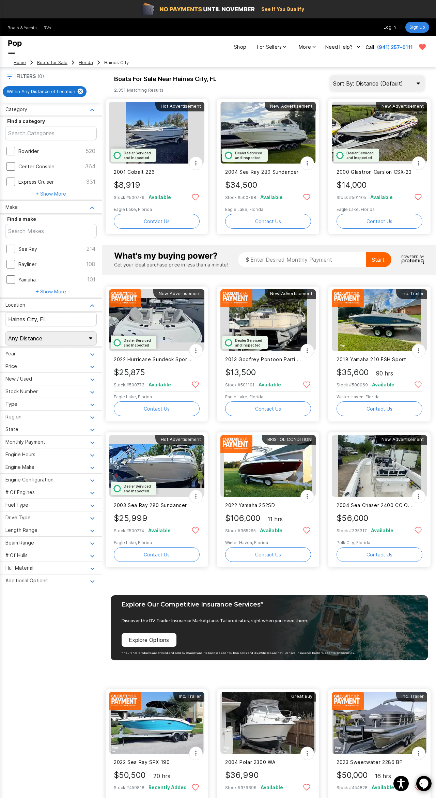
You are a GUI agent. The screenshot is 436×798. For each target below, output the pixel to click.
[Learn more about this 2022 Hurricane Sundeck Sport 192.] (156, 320)
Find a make (21, 219)
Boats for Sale (52, 62)
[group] (45, 91)
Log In (390, 27)
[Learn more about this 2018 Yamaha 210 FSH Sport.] (379, 320)
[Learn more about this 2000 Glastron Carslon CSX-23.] (379, 133)
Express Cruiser (36, 182)
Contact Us (157, 221)
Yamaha (27, 279)
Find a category (26, 121)
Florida (86, 62)
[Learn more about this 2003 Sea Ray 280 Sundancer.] (156, 466)
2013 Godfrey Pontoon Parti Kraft (263, 359)
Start (378, 259)
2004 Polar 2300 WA (250, 762)
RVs (47, 27)
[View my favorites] (422, 47)
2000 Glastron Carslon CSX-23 (374, 172)
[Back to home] (15, 47)
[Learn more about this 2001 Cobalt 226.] (156, 133)
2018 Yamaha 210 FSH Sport (371, 359)
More (305, 47)
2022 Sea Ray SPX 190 (142, 762)
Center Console (36, 166)
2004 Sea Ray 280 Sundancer (262, 172)
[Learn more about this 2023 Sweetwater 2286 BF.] (379, 723)
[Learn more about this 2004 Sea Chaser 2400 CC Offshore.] (379, 466)
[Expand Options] (196, 163)
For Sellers (269, 47)
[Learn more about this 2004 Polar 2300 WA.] (268, 723)
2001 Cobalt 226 (134, 172)
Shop (240, 47)
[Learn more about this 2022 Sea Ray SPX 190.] (156, 723)
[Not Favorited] (195, 197)
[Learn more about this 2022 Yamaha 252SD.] (268, 466)
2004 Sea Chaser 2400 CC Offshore (375, 505)
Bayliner (27, 264)
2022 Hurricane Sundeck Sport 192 (152, 359)
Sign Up (417, 27)
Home (20, 62)
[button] (401, 783)
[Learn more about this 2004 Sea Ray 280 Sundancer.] (268, 133)
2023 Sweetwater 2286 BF (369, 762)
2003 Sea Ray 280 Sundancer (150, 505)
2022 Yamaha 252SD (250, 505)
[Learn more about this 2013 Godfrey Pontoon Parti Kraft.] (268, 320)
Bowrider (28, 151)
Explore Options (149, 639)
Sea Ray (27, 249)
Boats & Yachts (22, 27)
